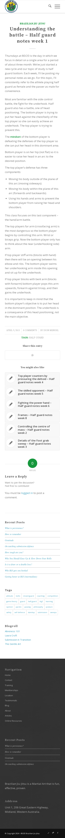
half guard (36, 337)
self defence (19, 612)
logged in (27, 493)
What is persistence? (14, 528)
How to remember (13, 534)
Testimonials (11, 700)
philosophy (38, 607)
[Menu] (55, 6)
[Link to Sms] (53, 832)
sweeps (53, 612)
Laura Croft (11, 635)
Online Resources (13, 720)
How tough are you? (14, 552)
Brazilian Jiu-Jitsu (32, 23)
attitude (9, 596)
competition (52, 596)
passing (27, 607)
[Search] (48, 6)
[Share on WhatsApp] (32, 355)
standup (31, 612)
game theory (11, 601)
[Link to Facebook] (57, 832)
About (8, 710)
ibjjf (41, 601)
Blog (7, 705)
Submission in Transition (18, 639)
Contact (8, 680)
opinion (9, 607)
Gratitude (9, 540)
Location (9, 695)
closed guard (28, 596)
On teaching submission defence (19, 546)
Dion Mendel (51, 330)
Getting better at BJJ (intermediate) (21, 576)
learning (49, 601)
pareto (18, 607)
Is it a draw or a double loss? (18, 564)
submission (42, 612)
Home (8, 675)
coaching (40, 596)
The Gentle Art (13, 643)
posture (49, 607)
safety (8, 612)
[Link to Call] (48, 832)
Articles (8, 715)
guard (22, 601)
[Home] (27, 6)
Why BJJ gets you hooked (16, 570)
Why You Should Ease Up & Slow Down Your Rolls (28, 558)
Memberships (11, 690)
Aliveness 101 (12, 631)
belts (18, 596)
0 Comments (30, 330)
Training (9, 685)
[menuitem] (48, 6)
